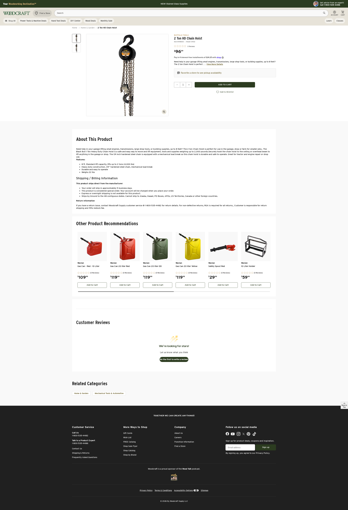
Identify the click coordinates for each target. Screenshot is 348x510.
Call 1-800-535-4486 (330, 5)
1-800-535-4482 (80, 435)
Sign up (265, 447)
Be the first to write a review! (174, 359)
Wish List (127, 437)
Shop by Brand (129, 455)
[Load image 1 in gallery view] (76, 38)
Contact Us (77, 449)
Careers (177, 437)
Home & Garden (88, 28)
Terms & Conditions (163, 490)
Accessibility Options (183, 490)
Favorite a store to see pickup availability (201, 73)
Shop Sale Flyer (130, 446)
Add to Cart (92, 285)
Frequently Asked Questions (84, 457)
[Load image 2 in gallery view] (76, 48)
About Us (178, 433)
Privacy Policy (262, 453)
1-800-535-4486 (80, 443)
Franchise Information (184, 442)
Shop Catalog (129, 450)
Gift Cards (127, 433)
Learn (329, 21)
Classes (339, 21)
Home (74, 28)
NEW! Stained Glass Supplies (174, 4)
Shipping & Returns (80, 453)
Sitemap (204, 490)
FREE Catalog (129, 442)
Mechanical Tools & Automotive (109, 393)
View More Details (214, 64)
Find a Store (179, 446)
